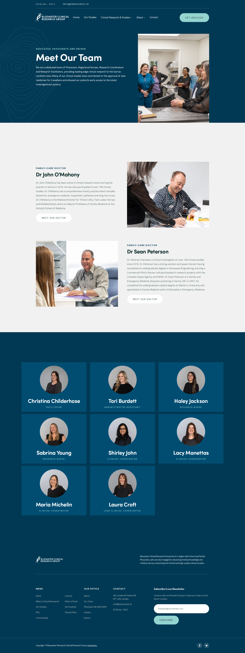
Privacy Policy (71, 612)
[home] (52, 17)
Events (87, 618)
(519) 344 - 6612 (120, 609)
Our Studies (90, 17)
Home (76, 17)
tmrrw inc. (92, 645)
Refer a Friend (71, 601)
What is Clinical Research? (47, 601)
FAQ (37, 612)
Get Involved (194, 17)
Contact (154, 17)
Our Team (88, 601)
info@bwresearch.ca (76, 4)
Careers (87, 612)
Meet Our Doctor (54, 218)
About (87, 596)
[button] (116, 17)
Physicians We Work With (95, 606)
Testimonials (42, 618)
